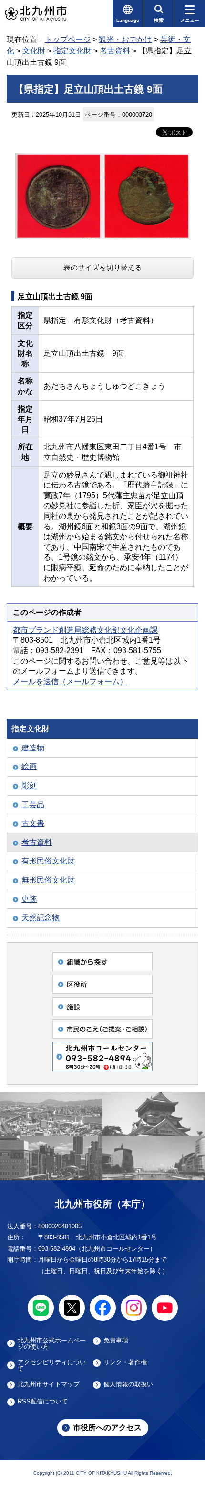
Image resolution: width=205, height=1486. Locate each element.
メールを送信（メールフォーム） (70, 681)
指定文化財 (72, 51)
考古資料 (115, 51)
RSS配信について (43, 1401)
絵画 (29, 766)
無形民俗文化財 (48, 880)
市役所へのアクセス (107, 1428)
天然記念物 (40, 918)
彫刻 (29, 785)
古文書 (32, 823)
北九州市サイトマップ (49, 1384)
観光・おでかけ (125, 39)
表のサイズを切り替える (102, 267)
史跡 (29, 899)
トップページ (68, 39)
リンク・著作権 (125, 1362)
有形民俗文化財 (48, 861)
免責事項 (115, 1340)
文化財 (33, 51)
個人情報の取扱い (128, 1384)
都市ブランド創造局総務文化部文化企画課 (85, 630)
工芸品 (32, 804)
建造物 (32, 748)
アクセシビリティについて (52, 1365)
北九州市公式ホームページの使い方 (52, 1343)
